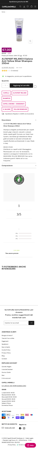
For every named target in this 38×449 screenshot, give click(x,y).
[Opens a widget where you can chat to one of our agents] (30, 445)
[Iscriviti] (31, 323)
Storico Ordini (6, 372)
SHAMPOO (6, 98)
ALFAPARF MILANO (8, 67)
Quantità (5, 81)
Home (4, 12)
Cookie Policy (6, 350)
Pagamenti (5, 341)
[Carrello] (31, 6)
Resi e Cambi (6, 347)
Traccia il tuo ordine (8, 338)
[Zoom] (30, 41)
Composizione (7, 166)
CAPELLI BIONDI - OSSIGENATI (13, 104)
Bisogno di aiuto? (7, 335)
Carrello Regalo (6, 366)
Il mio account (6, 378)
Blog (3, 356)
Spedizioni (5, 344)
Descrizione (6, 120)
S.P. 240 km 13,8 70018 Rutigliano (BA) (14, 386)
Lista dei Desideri (7, 369)
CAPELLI (6, 93)
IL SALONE (6, 109)
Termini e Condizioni (24, 444)
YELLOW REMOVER (20, 109)
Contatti (4, 359)
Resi (3, 375)
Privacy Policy (6, 353)
